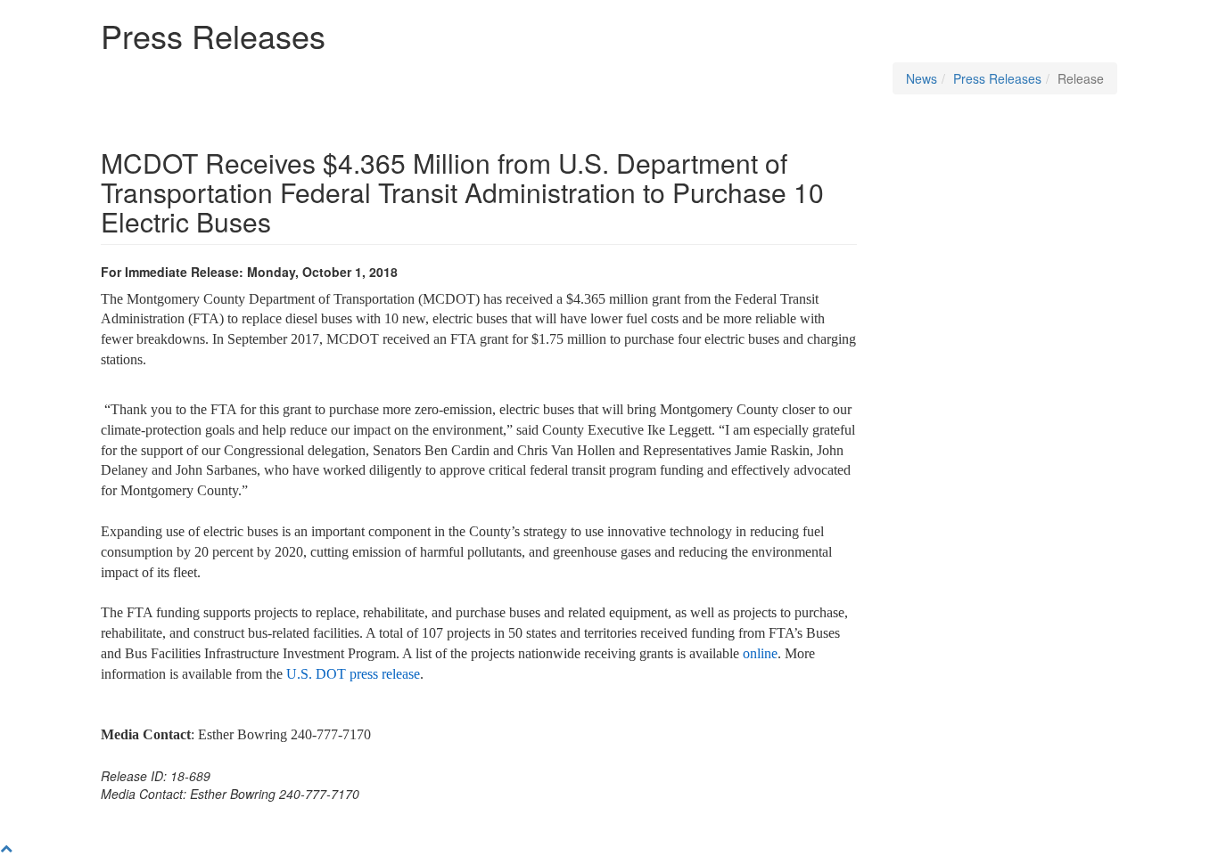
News (921, 78)
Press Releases (997, 78)
